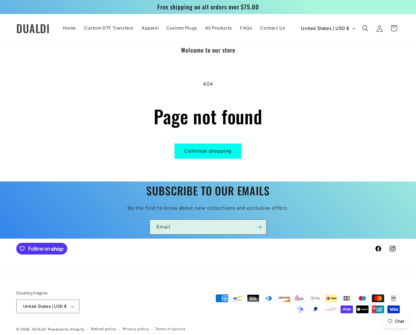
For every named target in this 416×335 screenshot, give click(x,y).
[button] (365, 28)
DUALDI (40, 329)
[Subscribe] (259, 227)
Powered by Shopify (66, 329)
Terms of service (170, 329)
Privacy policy (136, 329)
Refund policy (103, 329)
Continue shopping (208, 151)
